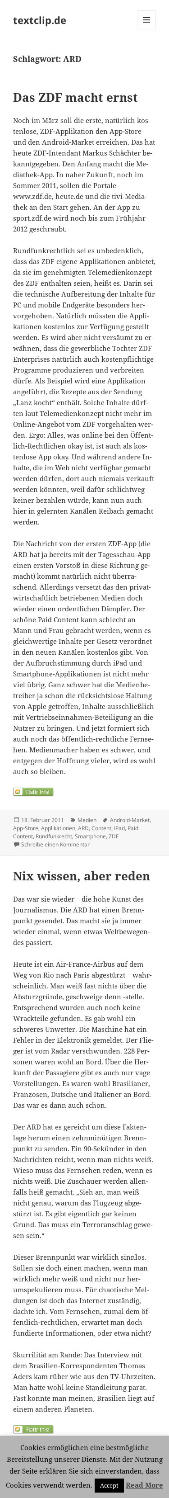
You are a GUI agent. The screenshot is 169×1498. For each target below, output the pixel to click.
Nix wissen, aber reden (81, 876)
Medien (87, 820)
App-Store (25, 828)
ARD (83, 828)
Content (101, 828)
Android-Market (130, 820)
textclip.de (39, 20)
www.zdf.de (32, 196)
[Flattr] (84, 792)
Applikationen (58, 828)
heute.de (69, 196)
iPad (119, 828)
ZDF (114, 836)
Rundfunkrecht (54, 836)
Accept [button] (109, 1485)
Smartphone (90, 836)
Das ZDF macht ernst (75, 97)
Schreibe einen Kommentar (55, 844)
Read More (144, 1484)
